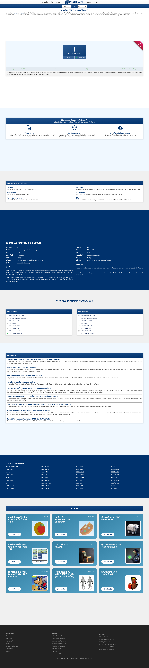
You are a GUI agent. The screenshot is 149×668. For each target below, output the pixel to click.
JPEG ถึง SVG (115, 488)
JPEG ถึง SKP (80, 483)
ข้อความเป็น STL (56, 648)
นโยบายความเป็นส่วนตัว (12, 646)
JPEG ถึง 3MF (45, 475)
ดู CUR (109, 260)
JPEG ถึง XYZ (115, 483)
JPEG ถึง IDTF (80, 472)
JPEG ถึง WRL (115, 475)
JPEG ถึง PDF (10, 480)
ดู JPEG (40, 260)
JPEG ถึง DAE (45, 486)
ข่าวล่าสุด (74, 508)
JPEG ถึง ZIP (9, 469)
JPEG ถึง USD (80, 488)
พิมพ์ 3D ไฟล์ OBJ (103, 636)
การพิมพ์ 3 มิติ (9, 641)
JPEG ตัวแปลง (21, 260)
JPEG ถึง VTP (115, 472)
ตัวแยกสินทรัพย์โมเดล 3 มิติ (59, 641)
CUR (22, 13)
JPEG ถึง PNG (45, 469)
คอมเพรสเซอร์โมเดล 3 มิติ (59, 643)
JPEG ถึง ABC (45, 477)
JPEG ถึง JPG (45, 466)
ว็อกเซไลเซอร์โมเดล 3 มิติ (58, 646)
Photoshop (27, 263)
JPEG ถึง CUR (10, 488)
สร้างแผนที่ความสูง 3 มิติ (58, 638)
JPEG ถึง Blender (46, 483)
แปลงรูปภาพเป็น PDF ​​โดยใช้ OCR (108, 644)
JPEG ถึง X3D (115, 480)
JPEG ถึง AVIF (10, 486)
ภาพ (18, 252)
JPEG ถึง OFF (80, 477)
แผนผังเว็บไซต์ (9, 648)
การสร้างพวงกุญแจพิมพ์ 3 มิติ (106, 647)
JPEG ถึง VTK (115, 469)
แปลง (89, 2)
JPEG (16, 13)
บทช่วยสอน (9, 638)
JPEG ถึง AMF (45, 480)
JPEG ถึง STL (80, 486)
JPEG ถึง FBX (45, 488)
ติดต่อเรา (8, 651)
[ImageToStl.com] (74, 2)
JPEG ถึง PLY (80, 480)
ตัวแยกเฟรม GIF (56, 654)
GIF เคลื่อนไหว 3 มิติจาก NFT (106, 639)
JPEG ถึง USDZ (115, 466)
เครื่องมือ (45, 2)
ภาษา (96, 2)
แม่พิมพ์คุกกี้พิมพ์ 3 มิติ (104, 641)
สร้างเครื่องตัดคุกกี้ (32, 260)
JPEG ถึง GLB (80, 466)
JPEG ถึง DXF (10, 475)
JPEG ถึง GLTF (80, 469)
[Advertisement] (39, 28)
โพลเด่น (8, 643)
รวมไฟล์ (54, 651)
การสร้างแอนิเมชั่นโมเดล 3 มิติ (106, 649)
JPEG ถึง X (114, 477)
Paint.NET (20, 263)
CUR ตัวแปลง (91, 260)
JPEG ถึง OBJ (80, 475)
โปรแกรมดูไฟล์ (56, 2)
